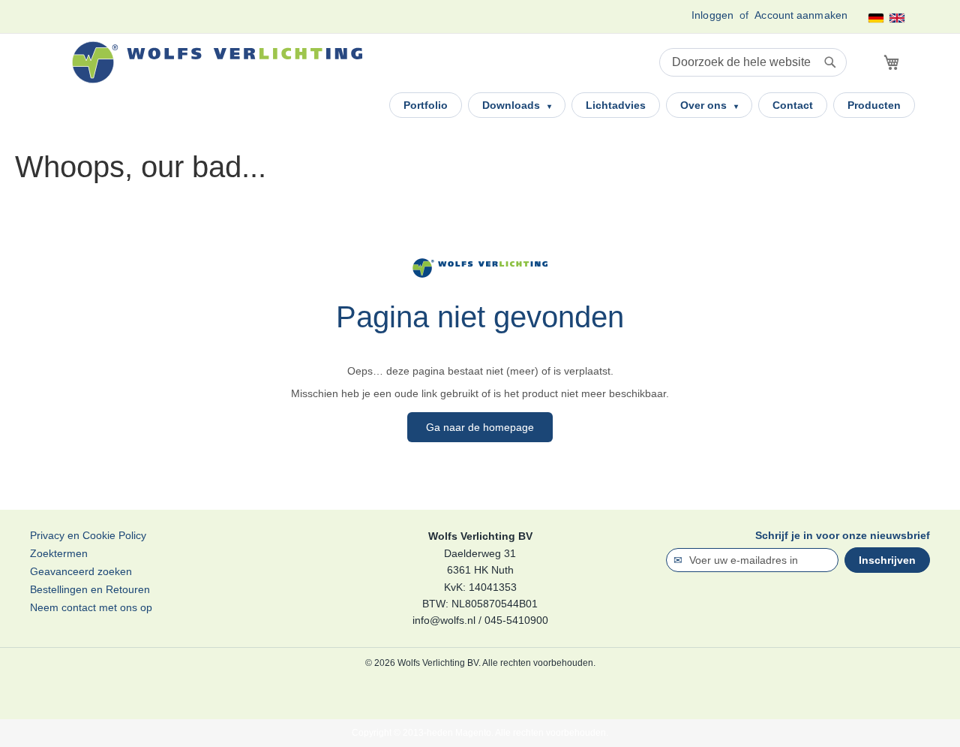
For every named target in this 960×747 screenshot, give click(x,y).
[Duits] (876, 18)
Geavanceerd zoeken (81, 571)
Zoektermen (59, 553)
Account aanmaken (801, 15)
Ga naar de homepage (480, 427)
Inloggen (713, 15)
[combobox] (753, 62)
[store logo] (217, 62)
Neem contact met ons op (91, 607)
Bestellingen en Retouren (90, 589)
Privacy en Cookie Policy (88, 535)
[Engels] (897, 18)
